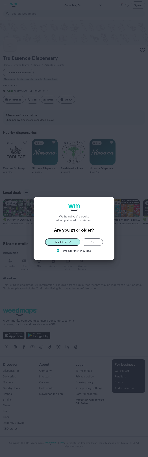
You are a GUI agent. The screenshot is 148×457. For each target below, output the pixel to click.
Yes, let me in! (63, 242)
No (92, 242)
